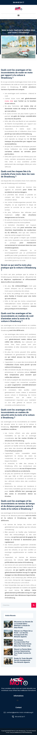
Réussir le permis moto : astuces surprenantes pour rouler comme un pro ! (23, 652)
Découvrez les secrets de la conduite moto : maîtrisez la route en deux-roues (23, 624)
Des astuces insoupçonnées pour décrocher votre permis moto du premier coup (22, 643)
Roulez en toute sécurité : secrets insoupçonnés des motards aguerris (23, 660)
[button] (18, 15)
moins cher (9, 101)
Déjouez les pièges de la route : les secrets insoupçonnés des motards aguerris (23, 634)
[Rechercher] (33, 605)
